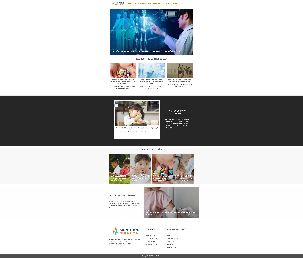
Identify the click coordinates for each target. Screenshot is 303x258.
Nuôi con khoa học (154, 3)
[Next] (192, 32)
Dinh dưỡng (142, 3)
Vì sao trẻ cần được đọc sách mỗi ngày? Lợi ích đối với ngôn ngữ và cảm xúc (118, 177)
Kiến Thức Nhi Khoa (114, 240)
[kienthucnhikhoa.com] (118, 4)
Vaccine (174, 3)
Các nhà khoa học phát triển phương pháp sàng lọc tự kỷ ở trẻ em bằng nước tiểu (151, 81)
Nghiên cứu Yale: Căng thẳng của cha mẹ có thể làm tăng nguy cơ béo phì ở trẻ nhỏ (183, 177)
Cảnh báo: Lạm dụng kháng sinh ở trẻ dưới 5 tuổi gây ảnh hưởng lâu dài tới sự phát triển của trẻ (123, 81)
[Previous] (111, 32)
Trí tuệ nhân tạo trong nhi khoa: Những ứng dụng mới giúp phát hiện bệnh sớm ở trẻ (149, 51)
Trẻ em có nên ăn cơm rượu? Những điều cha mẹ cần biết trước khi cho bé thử (140, 177)
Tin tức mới (166, 3)
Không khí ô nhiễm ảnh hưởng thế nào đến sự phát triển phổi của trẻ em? (180, 80)
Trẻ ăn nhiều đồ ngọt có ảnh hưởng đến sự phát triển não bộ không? (137, 128)
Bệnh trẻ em (132, 3)
